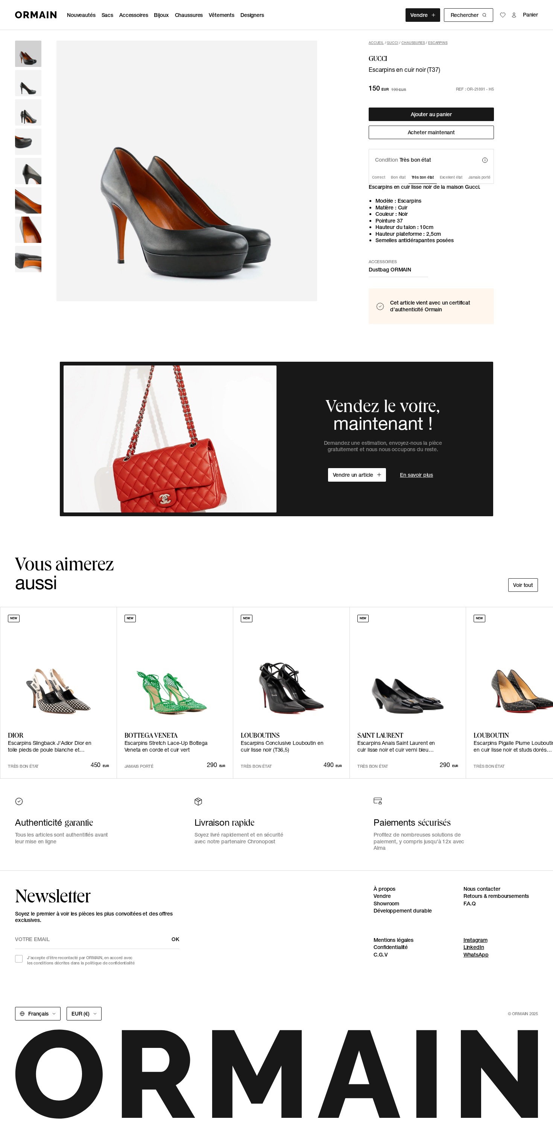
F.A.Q (469, 903)
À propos (384, 888)
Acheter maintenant (431, 132)
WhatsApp (476, 954)
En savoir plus (416, 474)
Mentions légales (393, 940)
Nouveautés (81, 15)
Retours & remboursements (496, 896)
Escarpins (438, 43)
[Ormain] (35, 14)
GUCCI (392, 43)
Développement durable (402, 910)
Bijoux (161, 15)
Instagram (475, 940)
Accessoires (133, 15)
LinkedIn (473, 947)
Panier (530, 15)
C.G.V (380, 954)
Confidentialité (391, 947)
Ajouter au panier (431, 114)
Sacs (107, 15)
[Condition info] (485, 160)
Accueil (376, 43)
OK (175, 939)
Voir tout (523, 585)
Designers (252, 15)
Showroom (386, 903)
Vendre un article (353, 474)
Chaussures (189, 15)
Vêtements (221, 15)
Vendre (418, 15)
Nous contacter (481, 888)
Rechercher (465, 15)
